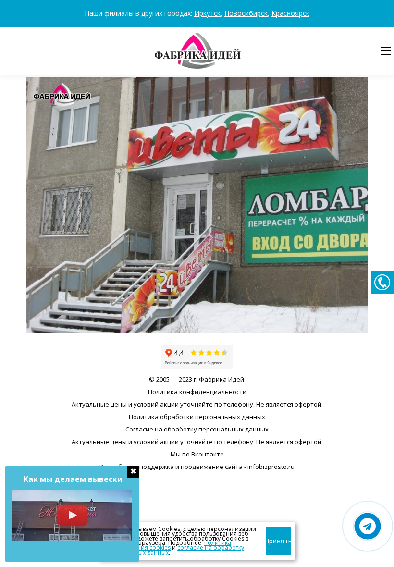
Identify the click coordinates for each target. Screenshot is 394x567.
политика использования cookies (167, 545)
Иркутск (207, 13)
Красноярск (290, 13)
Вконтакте (207, 454)
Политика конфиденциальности (197, 391)
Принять (278, 540)
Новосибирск (246, 13)
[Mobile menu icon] (386, 51)
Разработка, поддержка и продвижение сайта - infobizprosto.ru (197, 466)
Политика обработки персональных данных (197, 416)
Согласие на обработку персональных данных (197, 429)
